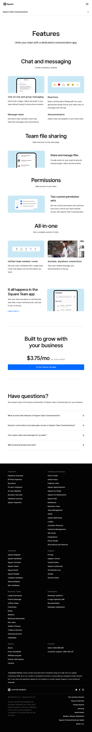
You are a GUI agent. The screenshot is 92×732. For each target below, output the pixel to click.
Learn (13, 311)
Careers (11, 663)
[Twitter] (76, 690)
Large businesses (15, 595)
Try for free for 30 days (46, 367)
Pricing (50, 555)
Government (79, 712)
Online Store (53, 479)
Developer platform (55, 595)
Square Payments (15, 502)
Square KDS (52, 499)
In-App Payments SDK (56, 599)
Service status (53, 578)
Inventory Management (57, 529)
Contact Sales (53, 562)
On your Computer (15, 487)
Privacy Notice (78, 705)
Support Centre (54, 559)
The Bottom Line (54, 570)
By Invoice (12, 483)
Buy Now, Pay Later (15, 495)
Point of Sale (53, 476)
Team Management (55, 510)
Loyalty (50, 522)
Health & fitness (14, 626)
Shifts (50, 514)
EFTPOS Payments (15, 479)
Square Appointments (56, 487)
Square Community (55, 566)
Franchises (12, 607)
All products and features (58, 545)
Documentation (54, 603)
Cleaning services (15, 634)
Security (81, 708)
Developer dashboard (56, 607)
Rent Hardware (14, 585)
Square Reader (14, 574)
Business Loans (54, 506)
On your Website (14, 491)
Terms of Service (77, 701)
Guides (50, 574)
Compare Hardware (15, 578)
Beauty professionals (16, 618)
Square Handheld (14, 559)
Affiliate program (14, 655)
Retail (10, 611)
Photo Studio (53, 541)
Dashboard (52, 502)
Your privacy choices (76, 697)
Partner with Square (16, 659)
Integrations (52, 537)
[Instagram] (83, 690)
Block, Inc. (80, 724)
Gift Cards (52, 533)
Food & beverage (14, 599)
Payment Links (53, 483)
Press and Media (14, 652)
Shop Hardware (14, 581)
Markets (11, 615)
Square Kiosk (13, 570)
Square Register (14, 555)
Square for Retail (54, 491)
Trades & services (15, 630)
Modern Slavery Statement (73, 716)
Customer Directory (55, 525)
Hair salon (12, 622)
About (10, 648)
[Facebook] (80, 690)
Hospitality (12, 638)
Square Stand (13, 566)
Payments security (15, 499)
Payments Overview (15, 476)
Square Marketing (55, 518)
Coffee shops (13, 603)
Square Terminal (14, 562)
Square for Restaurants (57, 495)
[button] (46, 416)
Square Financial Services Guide (71, 720)
